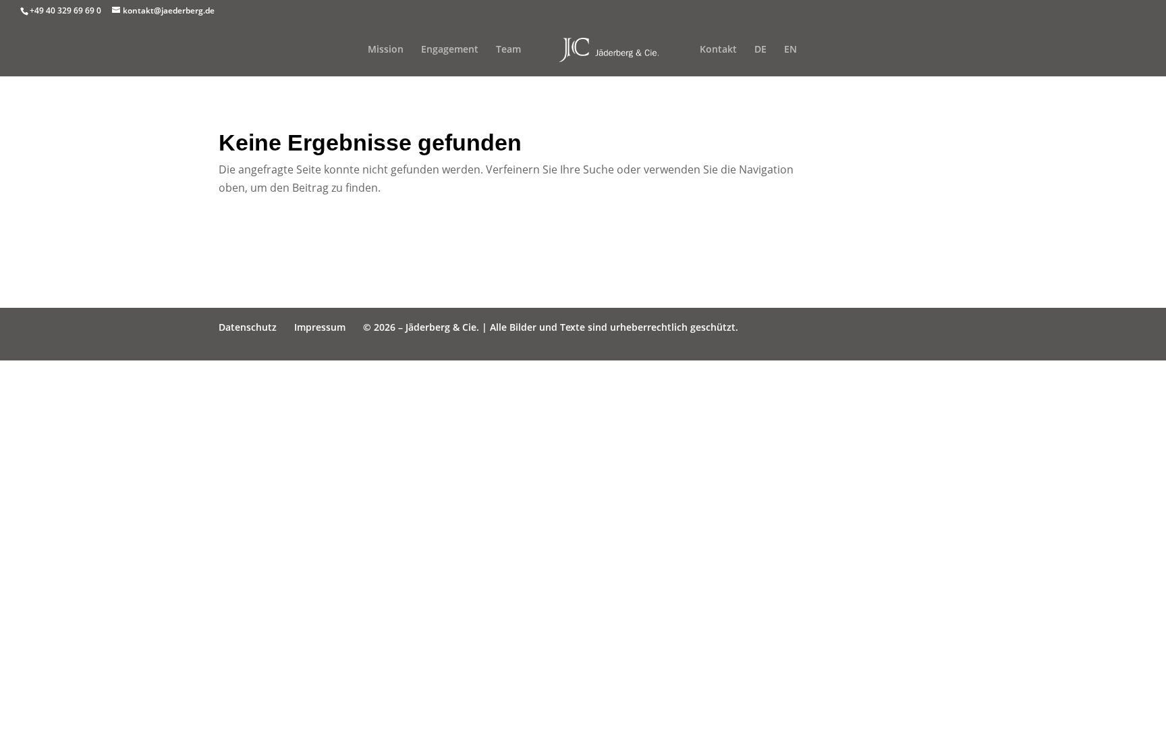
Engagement (449, 50)
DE (760, 50)
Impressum (319, 327)
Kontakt (718, 50)
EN (790, 50)
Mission (386, 50)
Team (508, 50)
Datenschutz (248, 327)
